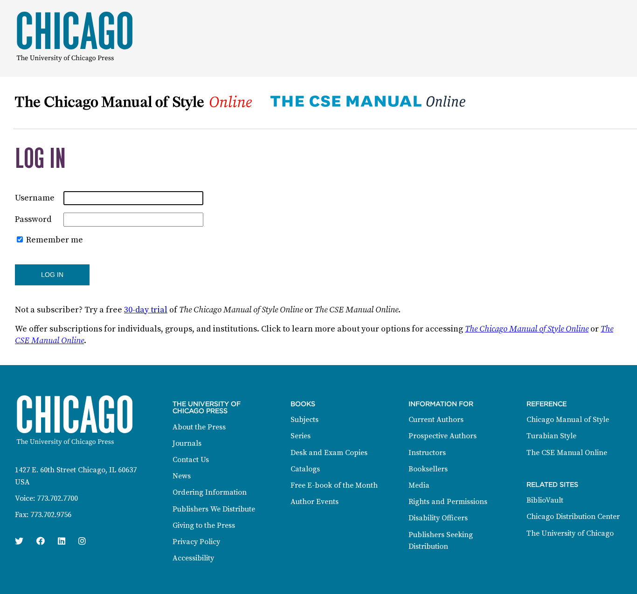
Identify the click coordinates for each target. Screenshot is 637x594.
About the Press (199, 427)
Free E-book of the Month (334, 485)
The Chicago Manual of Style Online (527, 329)
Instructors (427, 452)
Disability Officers (438, 518)
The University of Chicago (570, 533)
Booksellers (428, 469)
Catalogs (305, 469)
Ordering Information (210, 492)
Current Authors (436, 419)
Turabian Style (551, 436)
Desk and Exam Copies (329, 452)
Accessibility (193, 558)
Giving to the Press (204, 525)
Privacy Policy (196, 541)
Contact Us (191, 459)
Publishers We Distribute (214, 509)
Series (301, 436)
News (182, 476)
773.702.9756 (50, 514)
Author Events (315, 501)
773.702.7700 (57, 498)
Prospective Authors (443, 436)
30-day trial (145, 309)
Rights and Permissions (448, 501)
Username (35, 198)
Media (419, 485)
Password (33, 219)
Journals (187, 443)
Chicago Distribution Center (573, 516)
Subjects (304, 419)
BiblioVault (544, 500)
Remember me (54, 240)
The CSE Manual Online (566, 452)
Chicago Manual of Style (567, 419)
